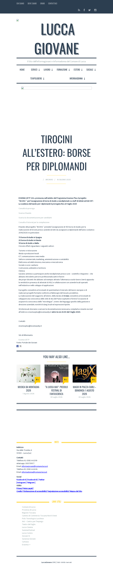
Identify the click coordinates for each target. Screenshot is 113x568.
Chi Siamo (20, 3)
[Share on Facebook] (18, 346)
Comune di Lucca (28, 507)
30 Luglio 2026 (56, 397)
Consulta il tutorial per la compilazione (34, 222)
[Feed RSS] (79, 10)
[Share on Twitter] (20, 346)
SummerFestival (28, 530)
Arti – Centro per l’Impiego (32, 521)
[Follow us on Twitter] (89, 10)
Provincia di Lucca (29, 509)
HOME (22, 69)
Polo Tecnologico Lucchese (33, 518)
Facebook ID (32, 479)
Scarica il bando (25, 213)
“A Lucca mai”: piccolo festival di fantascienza (56, 390)
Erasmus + (26, 544)
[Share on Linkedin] (23, 346)
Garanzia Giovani (29, 538)
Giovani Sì (26, 536)
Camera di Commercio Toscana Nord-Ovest (39, 515)
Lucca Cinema (27, 527)
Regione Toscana (29, 512)
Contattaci (52, 3)
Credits (19, 491)
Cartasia (25, 541)
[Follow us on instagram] (94, 10)
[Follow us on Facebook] (84, 10)
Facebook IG (21, 479)
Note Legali (28, 488)
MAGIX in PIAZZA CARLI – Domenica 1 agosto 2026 (84, 390)
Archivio (49, 179)
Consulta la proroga (27, 208)
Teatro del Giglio (29, 524)
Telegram (30, 482)
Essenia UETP (24, 339)
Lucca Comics (27, 533)
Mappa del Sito (76, 491)
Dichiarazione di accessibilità (35, 491)
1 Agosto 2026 (28, 393)
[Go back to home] (56, 36)
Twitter (42, 479)
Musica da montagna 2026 (28, 388)
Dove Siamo (32, 3)
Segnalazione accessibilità (58, 491)
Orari (42, 3)
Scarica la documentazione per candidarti (35, 217)
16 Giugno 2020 (64, 179)
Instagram (21, 482)
